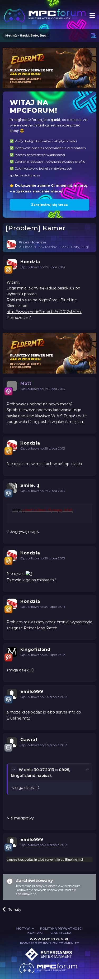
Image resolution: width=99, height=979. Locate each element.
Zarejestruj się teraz (49, 205)
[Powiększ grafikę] (29, 573)
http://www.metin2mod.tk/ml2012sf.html (44, 311)
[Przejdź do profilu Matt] (12, 386)
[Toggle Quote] (14, 769)
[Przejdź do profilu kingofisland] (12, 652)
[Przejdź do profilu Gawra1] (12, 742)
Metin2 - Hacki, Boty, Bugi (67, 247)
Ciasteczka (61, 933)
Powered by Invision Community (49, 943)
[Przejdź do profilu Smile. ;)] (12, 488)
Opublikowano (42, 267)
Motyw (23, 928)
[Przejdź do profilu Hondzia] (11, 244)
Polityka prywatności (61, 928)
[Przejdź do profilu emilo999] (12, 694)
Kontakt (35, 933)
